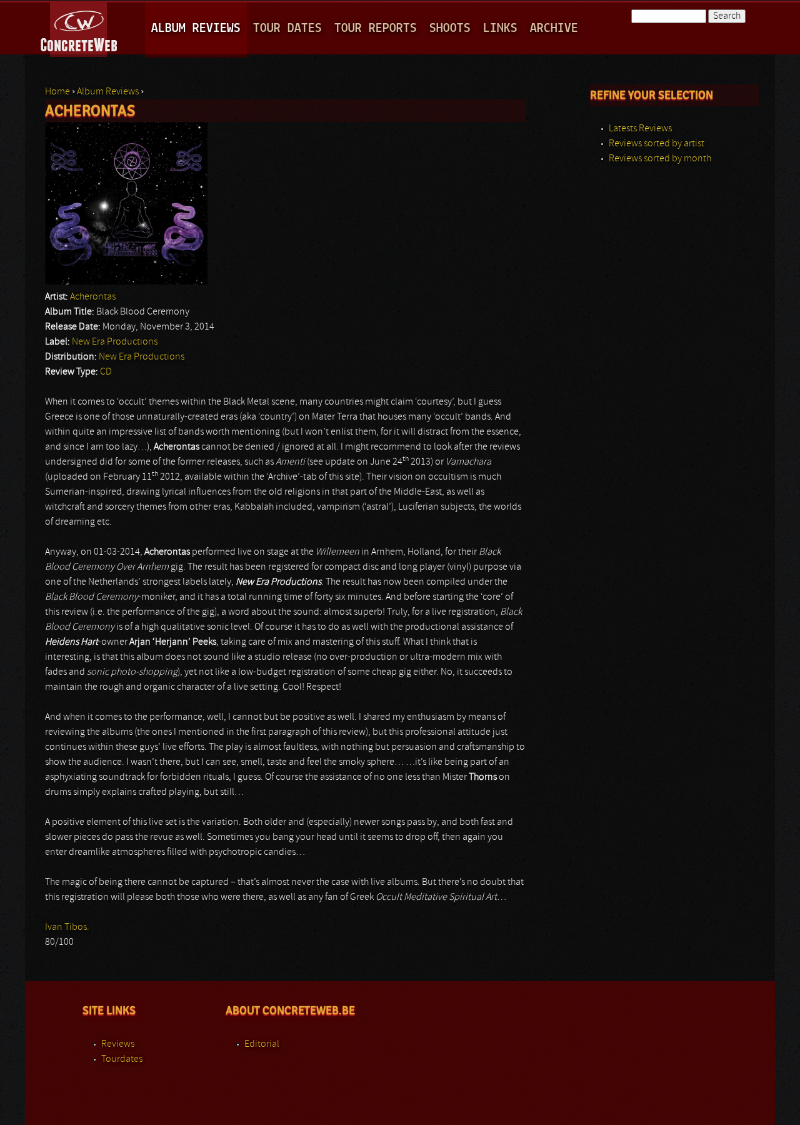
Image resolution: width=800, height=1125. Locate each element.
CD (106, 372)
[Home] (79, 28)
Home (57, 92)
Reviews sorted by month (660, 159)
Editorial (261, 1044)
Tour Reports (375, 28)
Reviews (117, 1044)
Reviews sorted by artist (656, 144)
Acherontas (93, 297)
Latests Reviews (640, 129)
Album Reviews (196, 28)
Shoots (450, 28)
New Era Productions (115, 342)
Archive (554, 28)
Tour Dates (287, 28)
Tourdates (121, 1059)
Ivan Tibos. (67, 927)
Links (500, 28)
